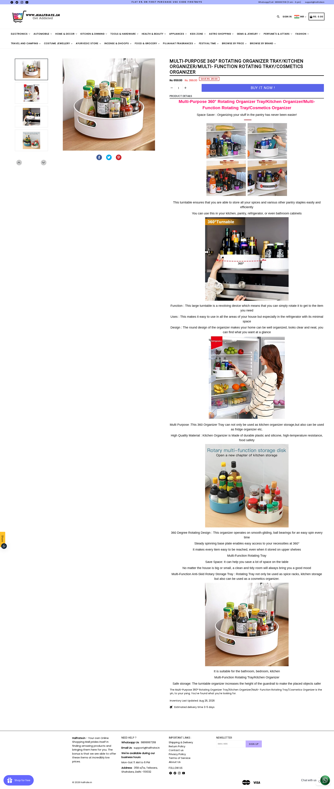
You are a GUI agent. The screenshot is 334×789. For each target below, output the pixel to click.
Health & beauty (153, 33)
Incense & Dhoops (117, 43)
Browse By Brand (262, 43)
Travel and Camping (25, 43)
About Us (175, 762)
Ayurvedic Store (87, 43)
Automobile (42, 33)
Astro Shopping (220, 33)
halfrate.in (86, 782)
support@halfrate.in (314, 2)
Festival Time (208, 43)
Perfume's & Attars (277, 33)
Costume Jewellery (57, 43)
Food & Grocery (146, 43)
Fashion (301, 33)
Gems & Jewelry (248, 33)
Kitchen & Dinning (93, 33)
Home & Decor (65, 33)
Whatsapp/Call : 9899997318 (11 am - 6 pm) (279, 2)
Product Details (181, 96)
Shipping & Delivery (181, 742)
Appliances (177, 33)
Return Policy (177, 746)
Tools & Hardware (123, 33)
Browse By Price (233, 43)
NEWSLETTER (224, 737)
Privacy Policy (177, 754)
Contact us (176, 750)
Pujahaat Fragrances (178, 43)
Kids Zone (197, 33)
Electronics (19, 33)
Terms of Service (179, 758)
